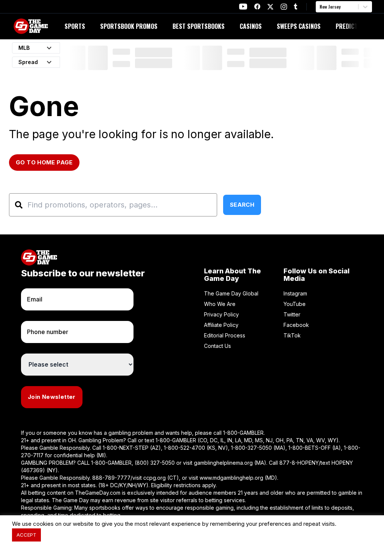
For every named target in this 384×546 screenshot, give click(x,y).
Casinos (251, 26)
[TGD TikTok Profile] (295, 6)
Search (242, 204)
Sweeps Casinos (299, 26)
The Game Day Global (231, 293)
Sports (74, 26)
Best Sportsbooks (198, 26)
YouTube (295, 304)
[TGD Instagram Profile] (284, 6)
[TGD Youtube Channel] (243, 6)
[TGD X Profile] (270, 6)
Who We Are (220, 304)
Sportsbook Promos (129, 26)
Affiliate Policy (221, 325)
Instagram (295, 293)
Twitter (292, 314)
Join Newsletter (52, 396)
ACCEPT (26, 535)
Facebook (296, 325)
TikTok (292, 335)
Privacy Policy (221, 314)
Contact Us (217, 346)
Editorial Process (224, 335)
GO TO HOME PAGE (44, 162)
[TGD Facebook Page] (257, 6)
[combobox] (320, 6)
